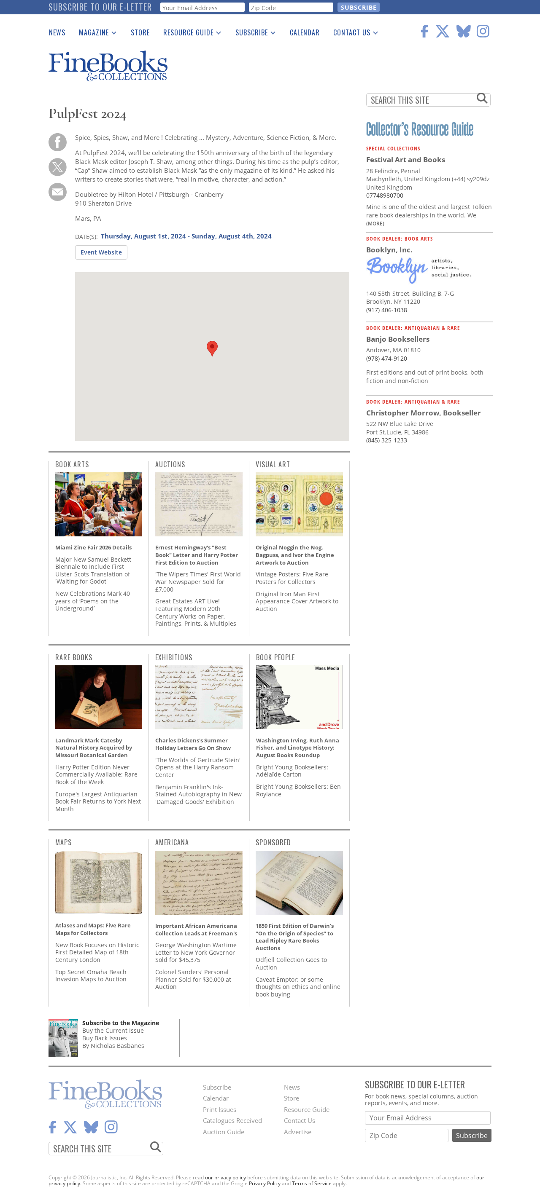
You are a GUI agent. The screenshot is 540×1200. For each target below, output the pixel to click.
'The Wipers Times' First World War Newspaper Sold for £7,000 (198, 581)
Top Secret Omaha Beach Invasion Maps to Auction (91, 975)
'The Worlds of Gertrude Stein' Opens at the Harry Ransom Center (197, 767)
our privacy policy (225, 1177)
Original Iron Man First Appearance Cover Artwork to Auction (297, 601)
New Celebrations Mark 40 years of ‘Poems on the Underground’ (92, 600)
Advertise (297, 1132)
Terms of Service (312, 1183)
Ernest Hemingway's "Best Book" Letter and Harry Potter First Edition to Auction (196, 555)
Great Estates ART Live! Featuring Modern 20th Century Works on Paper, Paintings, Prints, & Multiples (195, 612)
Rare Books (73, 657)
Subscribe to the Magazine (120, 1023)
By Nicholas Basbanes (113, 1046)
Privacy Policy (265, 1183)
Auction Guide (223, 1132)
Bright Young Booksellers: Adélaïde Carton (292, 771)
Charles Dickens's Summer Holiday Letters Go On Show (193, 744)
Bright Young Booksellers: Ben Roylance (298, 790)
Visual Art (273, 464)
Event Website (101, 252)
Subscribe (248, 34)
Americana (172, 842)
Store (140, 32)
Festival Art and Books (405, 159)
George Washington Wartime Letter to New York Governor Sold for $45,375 (196, 952)
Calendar (305, 32)
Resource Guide (185, 34)
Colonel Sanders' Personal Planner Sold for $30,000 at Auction (193, 979)
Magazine (90, 34)
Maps (63, 842)
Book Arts (72, 464)
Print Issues (219, 1109)
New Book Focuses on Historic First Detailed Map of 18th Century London (97, 952)
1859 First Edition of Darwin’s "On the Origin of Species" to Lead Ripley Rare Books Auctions (295, 937)
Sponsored (273, 842)
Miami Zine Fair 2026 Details (93, 547)
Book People (275, 657)
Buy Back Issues (104, 1038)
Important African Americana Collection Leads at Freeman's (196, 929)
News (57, 32)
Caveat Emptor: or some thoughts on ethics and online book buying (298, 986)
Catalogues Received (232, 1120)
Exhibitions (173, 657)
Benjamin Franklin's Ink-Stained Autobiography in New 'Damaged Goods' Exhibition (198, 794)
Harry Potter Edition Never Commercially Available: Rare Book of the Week (96, 774)
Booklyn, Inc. (389, 249)
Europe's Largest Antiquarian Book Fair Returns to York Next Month (98, 801)
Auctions (170, 464)
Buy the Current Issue (113, 1030)
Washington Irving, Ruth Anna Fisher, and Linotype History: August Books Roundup (297, 748)
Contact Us (348, 34)
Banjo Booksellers (397, 339)
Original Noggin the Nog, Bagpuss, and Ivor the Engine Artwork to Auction (295, 555)
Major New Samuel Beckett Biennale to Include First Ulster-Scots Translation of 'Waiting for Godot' (93, 570)
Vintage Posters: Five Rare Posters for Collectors (292, 578)
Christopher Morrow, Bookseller (423, 413)
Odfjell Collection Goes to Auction (291, 963)
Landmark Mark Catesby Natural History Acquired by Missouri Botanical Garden (93, 748)
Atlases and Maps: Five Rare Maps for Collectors (93, 929)
